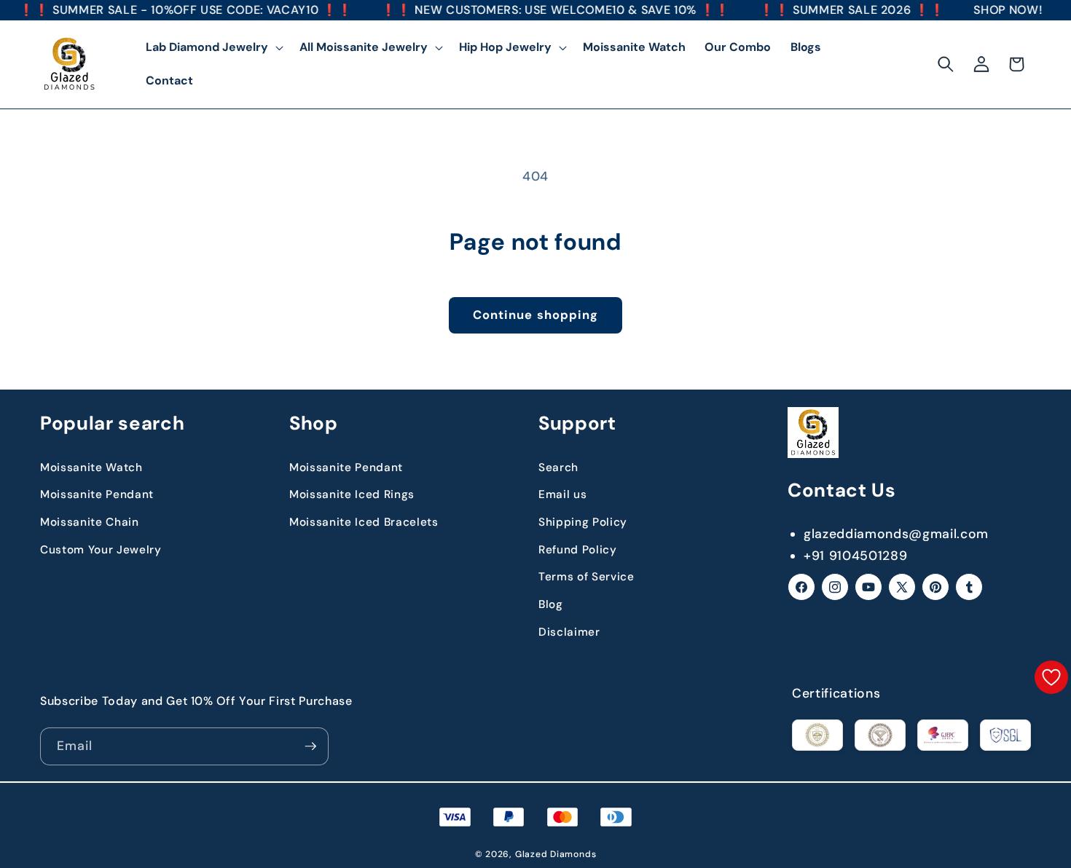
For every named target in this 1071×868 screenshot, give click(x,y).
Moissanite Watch (91, 467)
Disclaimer (569, 632)
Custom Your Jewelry (101, 549)
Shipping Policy (582, 522)
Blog (550, 604)
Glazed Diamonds (556, 854)
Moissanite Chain (89, 522)
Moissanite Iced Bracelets (364, 522)
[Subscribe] (310, 746)
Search (558, 467)
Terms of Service (586, 576)
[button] (213, 48)
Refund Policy (577, 549)
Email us (562, 495)
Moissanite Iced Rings (352, 495)
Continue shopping (536, 315)
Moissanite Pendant (97, 495)
